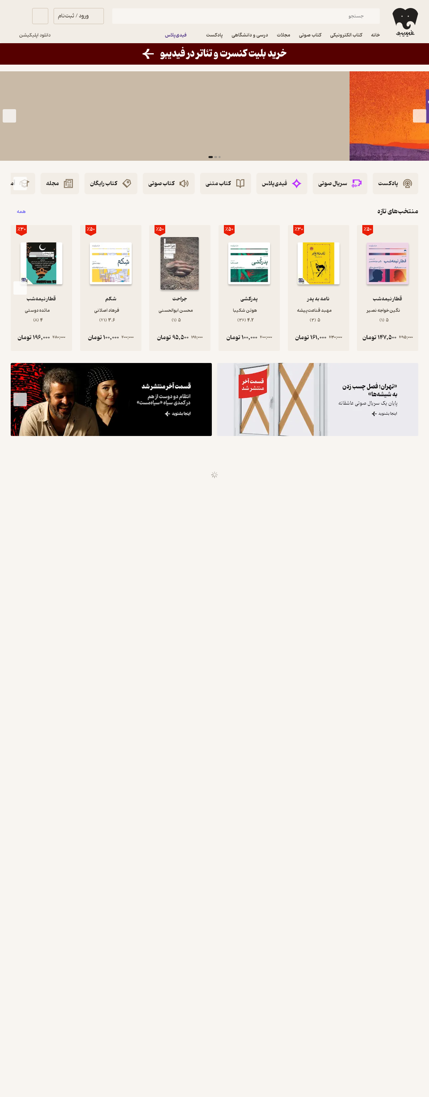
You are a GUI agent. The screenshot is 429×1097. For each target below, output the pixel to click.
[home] (404, 22)
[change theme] (19, 16)
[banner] (214, 54)
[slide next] (9, 116)
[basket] (40, 16)
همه (21, 211)
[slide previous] (419, 116)
